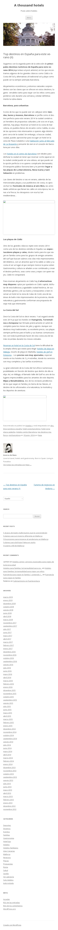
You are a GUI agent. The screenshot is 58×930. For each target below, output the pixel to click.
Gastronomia (8, 838)
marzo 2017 (8, 642)
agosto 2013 (8, 780)
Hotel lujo (7, 841)
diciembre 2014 (9, 729)
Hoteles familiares (10, 848)
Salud (5, 870)
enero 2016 (7, 687)
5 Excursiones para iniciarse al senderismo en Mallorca (25, 539)
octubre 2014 (8, 735)
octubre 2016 (8, 658)
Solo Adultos (8, 880)
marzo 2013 (8, 796)
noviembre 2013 (9, 771)
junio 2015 (7, 709)
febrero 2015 (8, 722)
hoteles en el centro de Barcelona (22, 153)
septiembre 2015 (10, 700)
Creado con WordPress (12, 925)
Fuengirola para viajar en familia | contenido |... (22, 574)
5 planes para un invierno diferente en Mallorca (22, 536)
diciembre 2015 (9, 690)
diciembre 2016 (9, 652)
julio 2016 (7, 668)
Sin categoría (8, 877)
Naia (40, 435)
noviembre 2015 (9, 693)
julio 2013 (7, 783)
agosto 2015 (8, 703)
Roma (5, 867)
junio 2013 (7, 787)
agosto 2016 (8, 664)
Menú (29, 18)
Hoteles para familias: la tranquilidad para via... (22, 568)
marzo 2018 (8, 619)
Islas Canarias (9, 851)
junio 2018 (7, 613)
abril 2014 (7, 754)
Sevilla (6, 873)
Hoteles (28, 425)
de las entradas (11, 902)
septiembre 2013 (10, 777)
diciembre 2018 (9, 603)
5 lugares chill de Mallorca (13, 545)
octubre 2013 (8, 774)
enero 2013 (7, 803)
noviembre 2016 (9, 655)
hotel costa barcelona (31, 429)
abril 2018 (7, 616)
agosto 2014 (8, 742)
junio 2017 (7, 632)
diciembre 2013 (9, 767)
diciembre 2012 (9, 806)
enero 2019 (7, 600)
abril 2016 (7, 677)
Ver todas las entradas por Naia (17, 465)
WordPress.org (9, 909)
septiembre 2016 (10, 661)
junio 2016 (7, 671)
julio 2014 (7, 745)
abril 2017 (7, 639)
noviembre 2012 (9, 809)
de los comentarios (13, 906)
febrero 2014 (8, 761)
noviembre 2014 (9, 732)
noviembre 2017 (9, 623)
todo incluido (8, 883)
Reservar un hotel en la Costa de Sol (19, 345)
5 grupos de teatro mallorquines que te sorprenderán (25, 533)
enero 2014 (7, 764)
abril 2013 (7, 793)
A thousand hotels (29, 5)
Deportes (7, 825)
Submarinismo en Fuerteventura (26, 581)
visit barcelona (14, 435)
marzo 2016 (8, 680)
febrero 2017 (8, 645)
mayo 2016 (7, 674)
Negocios (7, 857)
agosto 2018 (8, 610)
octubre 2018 (8, 607)
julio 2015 (7, 706)
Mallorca (6, 854)
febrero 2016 (8, 684)
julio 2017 (7, 629)
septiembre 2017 (10, 626)
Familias (6, 835)
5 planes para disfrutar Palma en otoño (19, 542)
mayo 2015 (7, 713)
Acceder (6, 899)
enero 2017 (7, 648)
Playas (6, 861)
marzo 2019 (8, 597)
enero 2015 (7, 725)
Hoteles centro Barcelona (26, 432)
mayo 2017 (7, 635)
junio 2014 (7, 748)
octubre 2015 (8, 697)
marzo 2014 (8, 758)
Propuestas (8, 864)
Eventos (6, 832)
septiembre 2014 (10, 738)
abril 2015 (7, 716)
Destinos (7, 828)
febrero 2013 (8, 799)
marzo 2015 (8, 719)
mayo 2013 (7, 790)
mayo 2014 (7, 751)
